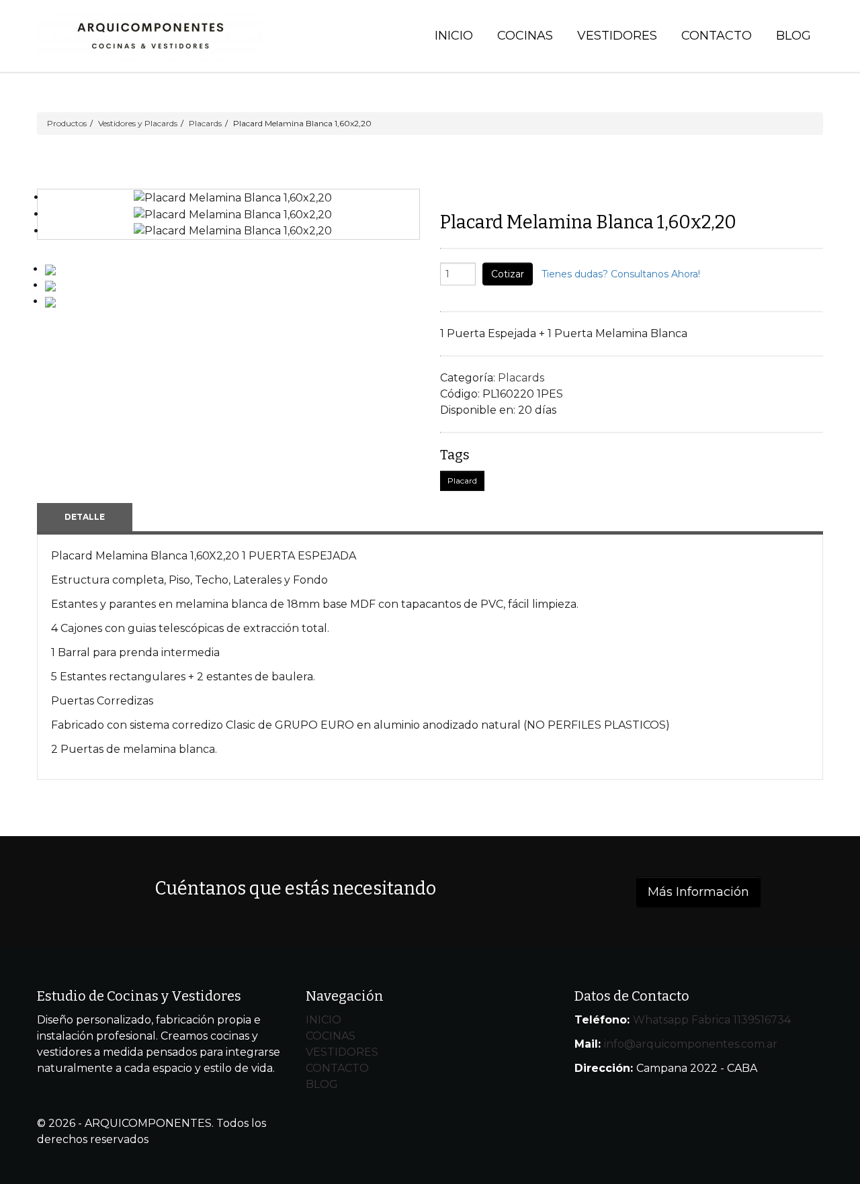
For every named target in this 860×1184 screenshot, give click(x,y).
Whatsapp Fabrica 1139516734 (712, 1019)
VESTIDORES (342, 1052)
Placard (462, 480)
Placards (205, 123)
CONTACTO (337, 1068)
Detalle (84, 517)
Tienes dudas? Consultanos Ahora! (621, 274)
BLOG (322, 1084)
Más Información (698, 891)
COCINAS (330, 1036)
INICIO (323, 1019)
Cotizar (507, 274)
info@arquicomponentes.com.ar (690, 1044)
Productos (67, 123)
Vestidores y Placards (137, 123)
